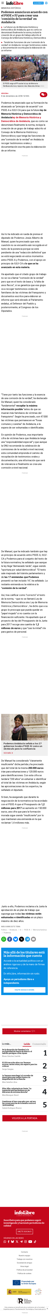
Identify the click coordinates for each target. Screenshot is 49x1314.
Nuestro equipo (24, 1256)
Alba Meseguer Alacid (10, 1095)
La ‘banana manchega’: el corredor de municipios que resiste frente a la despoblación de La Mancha (17, 1077)
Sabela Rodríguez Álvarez (12, 1108)
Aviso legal (24, 1266)
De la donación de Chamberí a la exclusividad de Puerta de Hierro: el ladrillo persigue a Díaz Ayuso (17, 1051)
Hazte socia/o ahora (24, 990)
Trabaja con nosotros (24, 1259)
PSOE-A (27, 930)
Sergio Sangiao (8, 1069)
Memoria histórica (40, 930)
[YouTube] (30, 1242)
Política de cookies (24, 1273)
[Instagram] (25, 1242)
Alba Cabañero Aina (9, 1082)
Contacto (24, 1252)
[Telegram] (21, 1242)
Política (4, 930)
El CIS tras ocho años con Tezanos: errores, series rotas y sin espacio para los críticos (19, 1064)
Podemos (7, 933)
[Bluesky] (12, 1242)
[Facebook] (8, 1242)
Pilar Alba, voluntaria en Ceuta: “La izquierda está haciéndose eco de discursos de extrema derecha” (16, 1090)
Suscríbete (38, 3)
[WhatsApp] (5, 1242)
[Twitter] (17, 1242)
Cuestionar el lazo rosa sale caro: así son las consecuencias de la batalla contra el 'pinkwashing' (19, 1103)
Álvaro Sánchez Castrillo (11, 1056)
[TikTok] (35, 1242)
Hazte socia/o (25, 1231)
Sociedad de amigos (24, 1263)
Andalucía (13, 930)
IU (20, 930)
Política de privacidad (24, 1270)
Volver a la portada (24, 1118)
